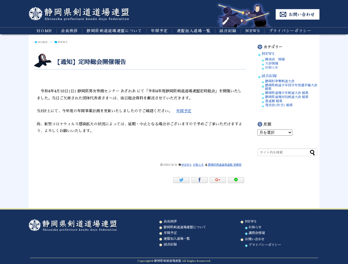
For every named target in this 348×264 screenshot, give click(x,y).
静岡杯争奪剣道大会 (279, 81)
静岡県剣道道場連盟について (114, 31)
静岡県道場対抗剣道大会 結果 (287, 97)
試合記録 (228, 31)
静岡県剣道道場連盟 (167, 260)
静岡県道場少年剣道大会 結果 (287, 93)
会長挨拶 (69, 31)
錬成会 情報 (275, 59)
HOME (44, 31)
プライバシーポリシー (290, 31)
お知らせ (198, 164)
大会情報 (271, 63)
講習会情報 (256, 233)
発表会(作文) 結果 (279, 105)
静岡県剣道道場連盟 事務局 (224, 164)
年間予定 (159, 31)
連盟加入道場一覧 (194, 31)
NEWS (252, 31)
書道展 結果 (273, 101)
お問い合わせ (255, 239)
